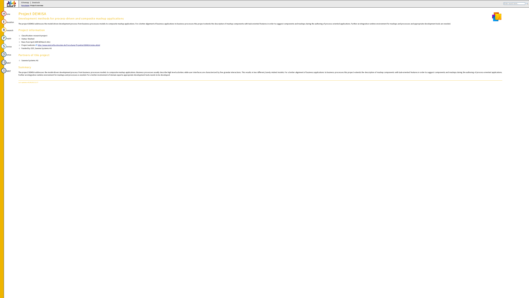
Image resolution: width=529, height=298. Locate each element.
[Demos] (8, 57)
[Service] (8, 49)
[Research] (8, 33)
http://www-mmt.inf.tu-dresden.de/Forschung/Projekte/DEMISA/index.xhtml (69, 45)
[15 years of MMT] (8, 65)
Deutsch (36, 2)
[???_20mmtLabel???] (8, 73)
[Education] (8, 24)
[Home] (8, 16)
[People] (8, 41)
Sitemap (25, 2)
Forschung (25, 5)
